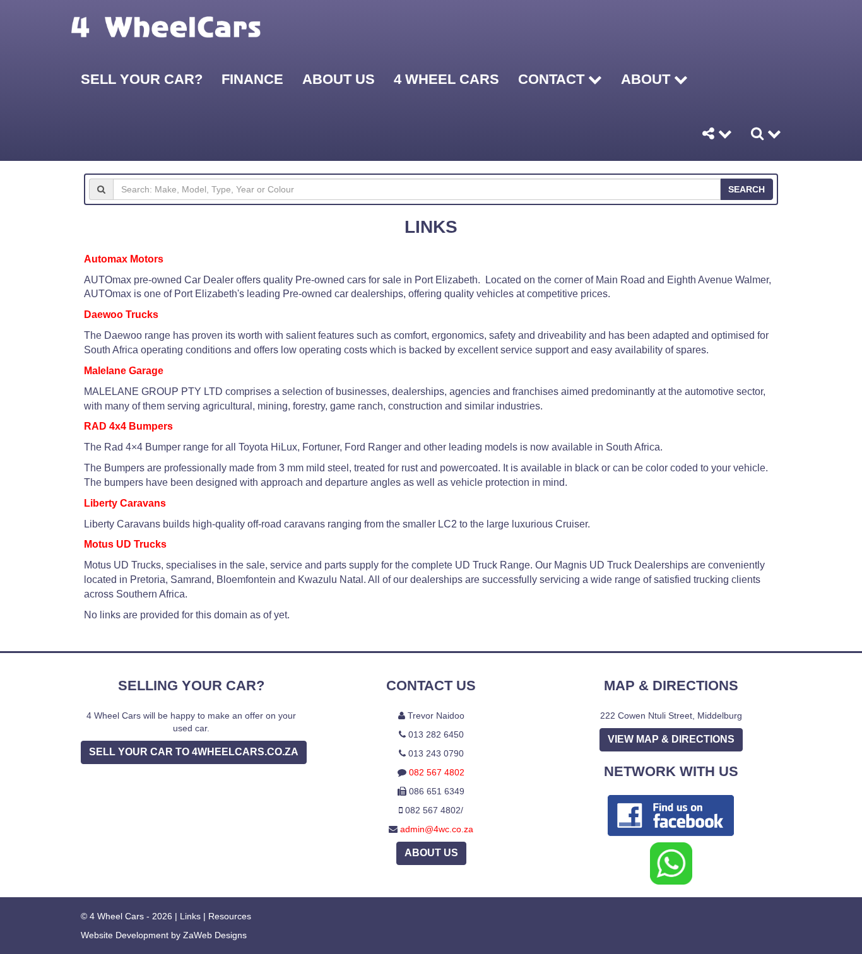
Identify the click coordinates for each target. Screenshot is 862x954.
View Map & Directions (671, 739)
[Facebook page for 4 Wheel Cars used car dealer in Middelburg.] (671, 815)
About (647, 79)
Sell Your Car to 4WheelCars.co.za (193, 751)
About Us (338, 79)
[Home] (166, 27)
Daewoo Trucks (122, 314)
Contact (553, 79)
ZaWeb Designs (215, 935)
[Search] (766, 134)
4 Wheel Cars (446, 79)
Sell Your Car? (142, 79)
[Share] (717, 134)
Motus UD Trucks (125, 544)
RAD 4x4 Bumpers (129, 426)
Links (189, 916)
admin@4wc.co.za (436, 829)
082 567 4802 (436, 772)
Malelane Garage (123, 370)
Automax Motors (125, 259)
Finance (252, 79)
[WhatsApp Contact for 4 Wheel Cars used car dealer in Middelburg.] (671, 862)
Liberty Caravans (125, 503)
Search (746, 189)
